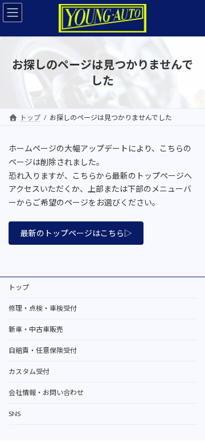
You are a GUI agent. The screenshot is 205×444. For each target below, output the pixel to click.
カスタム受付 (29, 371)
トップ (19, 287)
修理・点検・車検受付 (43, 308)
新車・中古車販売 (36, 329)
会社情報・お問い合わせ (46, 392)
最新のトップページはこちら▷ (76, 233)
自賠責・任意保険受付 (43, 350)
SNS (14, 413)
